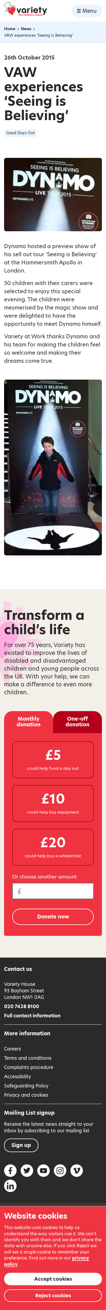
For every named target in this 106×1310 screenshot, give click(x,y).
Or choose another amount (44, 877)
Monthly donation (28, 721)
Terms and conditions (27, 1058)
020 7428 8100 (21, 1006)
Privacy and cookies (26, 1095)
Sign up (21, 1145)
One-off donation (77, 721)
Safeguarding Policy (26, 1086)
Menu (89, 11)
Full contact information (32, 1015)
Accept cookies (53, 1278)
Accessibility (17, 1076)
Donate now (53, 916)
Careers (12, 1049)
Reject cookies (53, 1295)
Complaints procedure (28, 1067)
